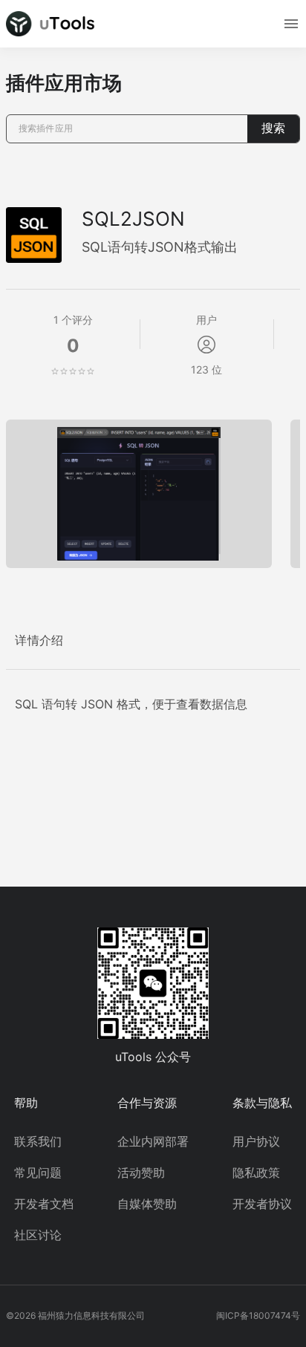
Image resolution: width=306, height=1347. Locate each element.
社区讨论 (38, 1234)
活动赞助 (141, 1172)
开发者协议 (262, 1203)
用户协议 (256, 1141)
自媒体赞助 (147, 1203)
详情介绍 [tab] (39, 640)
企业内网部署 (153, 1141)
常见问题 (38, 1172)
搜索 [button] (273, 128)
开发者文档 (44, 1203)
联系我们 (38, 1141)
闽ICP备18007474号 (258, 1315)
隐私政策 (256, 1172)
